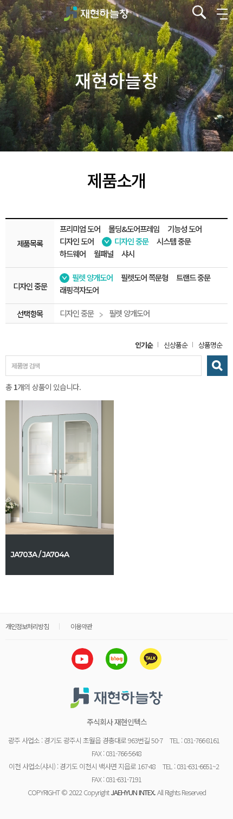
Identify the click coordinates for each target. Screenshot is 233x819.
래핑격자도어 (79, 290)
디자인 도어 (77, 241)
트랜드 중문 (193, 278)
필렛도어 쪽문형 (144, 278)
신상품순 (175, 345)
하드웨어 (73, 254)
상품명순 (210, 345)
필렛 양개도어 (92, 278)
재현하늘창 (96, 13)
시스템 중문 (174, 241)
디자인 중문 (131, 241)
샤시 (127, 254)
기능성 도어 (184, 229)
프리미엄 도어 (80, 229)
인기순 (144, 345)
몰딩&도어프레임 (133, 229)
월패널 (103, 254)
